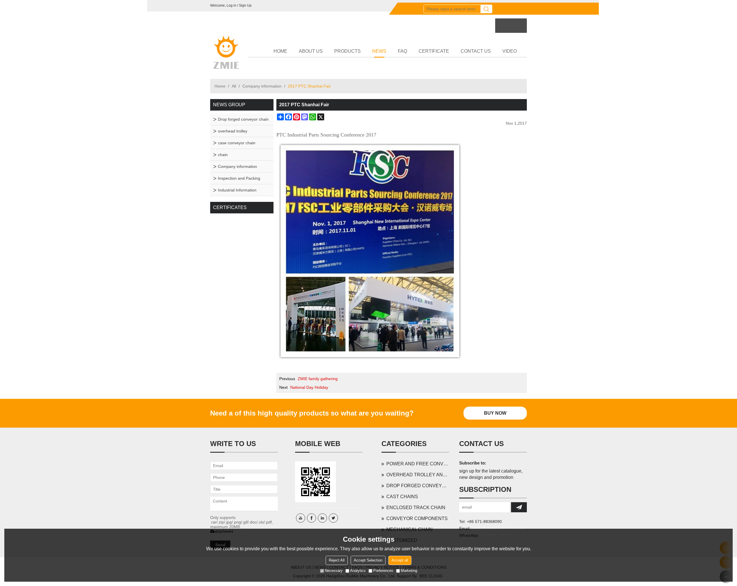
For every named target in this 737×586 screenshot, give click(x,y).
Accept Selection (368, 560)
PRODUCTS (347, 51)
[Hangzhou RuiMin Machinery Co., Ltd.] (226, 53)
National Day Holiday (309, 387)
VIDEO (509, 51)
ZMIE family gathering (318, 378)
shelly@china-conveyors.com (498, 528)
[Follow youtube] (300, 518)
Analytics (358, 570)
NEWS (379, 51)
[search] (486, 9)
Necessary (334, 570)
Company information (262, 86)
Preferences (383, 570)
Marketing (409, 570)
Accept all (400, 560)
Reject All (337, 560)
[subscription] (519, 507)
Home (219, 86)
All (234, 86)
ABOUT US (311, 51)
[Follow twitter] (333, 518)
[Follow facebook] (311, 518)
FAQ (402, 51)
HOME (280, 51)
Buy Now (495, 413)
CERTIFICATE (434, 51)
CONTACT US (476, 51)
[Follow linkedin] (322, 518)
